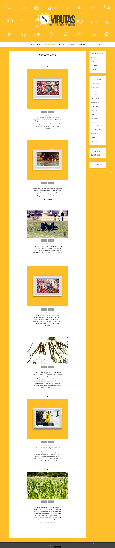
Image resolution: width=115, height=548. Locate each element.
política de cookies (104, 544)
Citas (92, 61)
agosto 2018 (95, 106)
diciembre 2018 (95, 102)
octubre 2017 (95, 133)
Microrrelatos (50, 44)
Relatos (39, 44)
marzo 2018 (94, 118)
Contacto (81, 44)
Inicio (32, 44)
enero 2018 (94, 122)
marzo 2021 (94, 95)
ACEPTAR (57, 546)
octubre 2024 (95, 83)
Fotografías (71, 44)
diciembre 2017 (95, 126)
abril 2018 (94, 114)
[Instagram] (95, 155)
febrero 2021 (95, 99)
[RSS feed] (98, 155)
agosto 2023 (95, 87)
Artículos (61, 44)
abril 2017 (94, 137)
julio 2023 (94, 91)
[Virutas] (57, 21)
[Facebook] (92, 155)
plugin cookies (111, 546)
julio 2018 (94, 110)
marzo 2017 (94, 141)
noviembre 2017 (96, 130)
